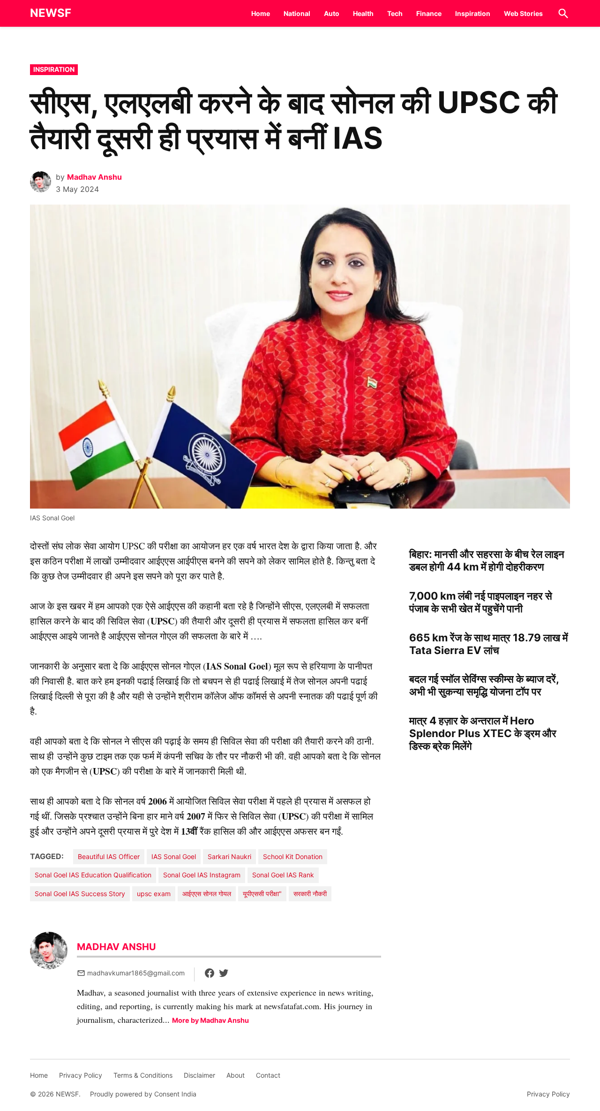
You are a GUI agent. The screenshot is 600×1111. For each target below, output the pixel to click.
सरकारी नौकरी (310, 894)
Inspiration (472, 13)
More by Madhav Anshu (210, 1020)
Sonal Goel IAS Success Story (80, 894)
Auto (331, 13)
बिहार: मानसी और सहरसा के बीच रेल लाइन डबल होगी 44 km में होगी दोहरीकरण (486, 560)
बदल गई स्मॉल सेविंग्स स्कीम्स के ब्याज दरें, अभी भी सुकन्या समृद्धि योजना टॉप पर (484, 685)
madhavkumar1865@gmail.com (136, 973)
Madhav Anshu (94, 177)
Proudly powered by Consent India (143, 1094)
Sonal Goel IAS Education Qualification (93, 875)
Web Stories (523, 13)
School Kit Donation (292, 856)
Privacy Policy (80, 1075)
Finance (429, 13)
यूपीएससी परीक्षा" (262, 894)
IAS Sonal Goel (173, 856)
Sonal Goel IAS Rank (283, 875)
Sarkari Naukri (229, 856)
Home (260, 13)
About (235, 1075)
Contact (268, 1075)
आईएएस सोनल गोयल (206, 894)
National (297, 13)
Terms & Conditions (142, 1075)
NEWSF (50, 13)
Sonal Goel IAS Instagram (201, 875)
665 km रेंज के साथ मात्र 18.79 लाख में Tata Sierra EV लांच (488, 643)
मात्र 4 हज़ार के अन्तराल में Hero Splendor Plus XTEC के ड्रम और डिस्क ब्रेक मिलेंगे (482, 733)
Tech (395, 13)
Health (363, 13)
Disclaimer (199, 1075)
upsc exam (154, 894)
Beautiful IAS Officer (109, 856)
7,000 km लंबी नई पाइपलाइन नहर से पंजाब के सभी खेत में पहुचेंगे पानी (480, 602)
